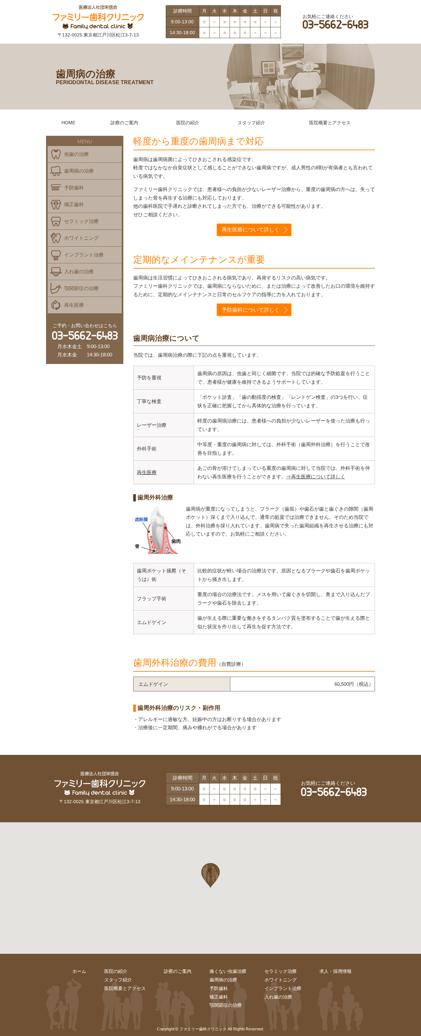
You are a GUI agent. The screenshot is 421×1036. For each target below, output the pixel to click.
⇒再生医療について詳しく (315, 476)
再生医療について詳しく (251, 229)
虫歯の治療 (76, 154)
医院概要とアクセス (330, 122)
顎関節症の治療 (81, 288)
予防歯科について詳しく (251, 310)
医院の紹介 (187, 122)
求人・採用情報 (335, 971)
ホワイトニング (81, 238)
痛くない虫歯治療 (228, 971)
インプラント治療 (84, 254)
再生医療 (147, 472)
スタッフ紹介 (251, 122)
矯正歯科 (74, 204)
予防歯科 (74, 187)
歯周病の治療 (79, 171)
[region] (210, 888)
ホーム (79, 971)
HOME (68, 122)
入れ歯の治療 (79, 271)
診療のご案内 (124, 122)
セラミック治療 (81, 221)
